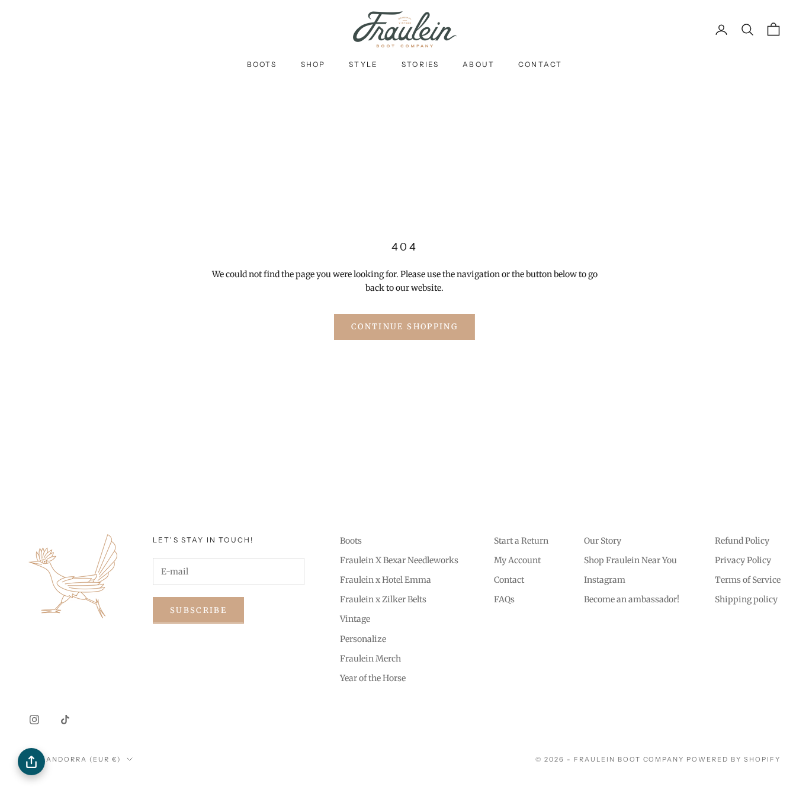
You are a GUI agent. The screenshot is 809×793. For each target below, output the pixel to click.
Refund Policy (742, 540)
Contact (540, 64)
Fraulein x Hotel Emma (385, 579)
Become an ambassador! (631, 599)
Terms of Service (748, 579)
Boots (262, 64)
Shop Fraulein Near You (630, 560)
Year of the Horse (373, 678)
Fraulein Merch (370, 658)
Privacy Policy (743, 560)
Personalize (363, 639)
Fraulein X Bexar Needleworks (399, 560)
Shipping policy (746, 599)
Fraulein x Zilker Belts (383, 599)
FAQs (504, 599)
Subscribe (198, 610)
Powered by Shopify (733, 759)
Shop (313, 64)
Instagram (604, 579)
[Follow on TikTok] (65, 719)
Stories (420, 64)
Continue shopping (404, 327)
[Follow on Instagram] (34, 719)
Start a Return (521, 540)
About (479, 64)
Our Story (602, 540)
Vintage (355, 619)
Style (363, 64)
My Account (517, 560)
